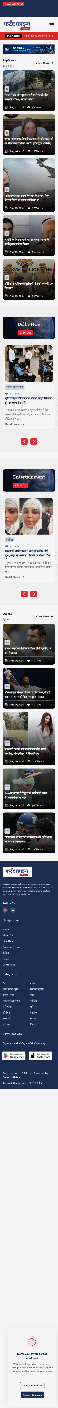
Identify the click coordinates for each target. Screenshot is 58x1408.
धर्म (31, 1006)
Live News (8, 941)
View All (25, 332)
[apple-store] (40, 1056)
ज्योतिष (33, 1000)
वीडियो (6, 952)
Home (6, 929)
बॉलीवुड (6, 1012)
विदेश (32, 1024)
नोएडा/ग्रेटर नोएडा (11, 1000)
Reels (6, 958)
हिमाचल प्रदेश (37, 989)
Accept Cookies (32, 1394)
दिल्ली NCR (8, 995)
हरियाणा (6, 1024)
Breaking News (11, 947)
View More (42, 62)
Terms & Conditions (14, 1082)
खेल (32, 995)
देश (4, 983)
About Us (8, 935)
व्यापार (33, 1018)
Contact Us (9, 964)
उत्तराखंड (7, 1018)
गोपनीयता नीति (36, 1082)
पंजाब (32, 983)
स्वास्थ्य (33, 1012)
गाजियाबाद (7, 1006)
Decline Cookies (32, 1385)
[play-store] (14, 1056)
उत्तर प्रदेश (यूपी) (11, 989)
